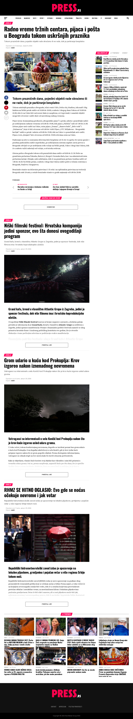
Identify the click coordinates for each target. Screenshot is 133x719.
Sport (42, 18)
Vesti (34, 18)
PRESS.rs (18, 18)
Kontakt (53, 706)
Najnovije (27, 18)
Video (116, 18)
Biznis (87, 18)
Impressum (62, 706)
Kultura (94, 18)
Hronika (58, 18)
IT (101, 18)
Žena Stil (79, 18)
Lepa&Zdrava (69, 18)
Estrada (49, 18)
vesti (13, 48)
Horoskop (108, 18)
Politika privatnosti (75, 706)
